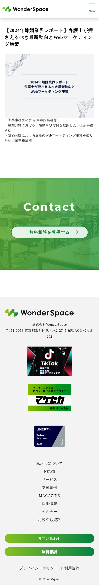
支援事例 (49, 488)
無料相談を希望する (49, 232)
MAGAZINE (49, 496)
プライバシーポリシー (38, 568)
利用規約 (72, 568)
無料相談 (49, 552)
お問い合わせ (49, 538)
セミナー (49, 512)
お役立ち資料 (49, 520)
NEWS (49, 471)
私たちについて (49, 463)
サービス (49, 479)
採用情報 (49, 504)
